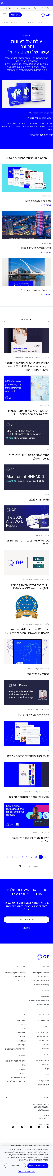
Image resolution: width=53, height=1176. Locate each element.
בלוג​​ (23, 1065)
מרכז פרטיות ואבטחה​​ (41, 1146)
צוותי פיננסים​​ (44, 1041)
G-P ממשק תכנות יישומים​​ (39, 1001)
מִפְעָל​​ (47, 1069)
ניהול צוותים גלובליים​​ (41, 981)
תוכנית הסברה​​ (43, 1085)
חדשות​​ (22, 1037)
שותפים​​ (22, 1041)
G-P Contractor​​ (18, 977)
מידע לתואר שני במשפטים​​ (15, 1049)
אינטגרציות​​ (45, 997)
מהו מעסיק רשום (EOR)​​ (16, 1081)
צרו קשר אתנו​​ (44, 1118)
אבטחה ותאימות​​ (43, 1005)
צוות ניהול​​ (45, 1049)
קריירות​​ (22, 1024)
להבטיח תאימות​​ (43, 977)
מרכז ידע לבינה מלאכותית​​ (15, 1061)
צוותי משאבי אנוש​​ (42, 1032)
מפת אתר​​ (21, 1045)
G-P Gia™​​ (21, 981)
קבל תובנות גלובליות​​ (41, 985)
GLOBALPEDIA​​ (43, 1020)
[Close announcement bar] (2, 3)
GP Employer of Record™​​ (15, 972)
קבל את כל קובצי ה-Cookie (37, 1165)
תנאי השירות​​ (27, 1146)
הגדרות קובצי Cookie (26, 1171)
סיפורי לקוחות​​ (44, 1081)
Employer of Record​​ (41, 972)
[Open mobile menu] (4, 14)
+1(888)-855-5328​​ (41, 1107)
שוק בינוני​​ (45, 1065)
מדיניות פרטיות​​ (16, 1146)
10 (12, 857)
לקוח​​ (23, 1029)
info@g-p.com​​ (43, 1110)
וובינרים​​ (22, 1073)
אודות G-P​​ (21, 1020)
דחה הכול (15, 1165)
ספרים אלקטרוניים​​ (18, 1077)
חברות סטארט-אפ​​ (42, 1061)
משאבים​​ (22, 1069)
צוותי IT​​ (46, 1045)
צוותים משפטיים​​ (42, 1036)
